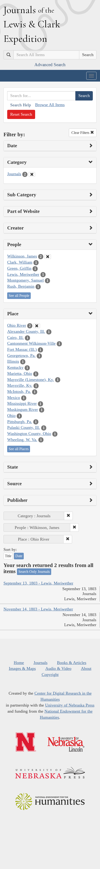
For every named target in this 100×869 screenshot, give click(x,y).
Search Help (20, 105)
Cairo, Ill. (15, 337)
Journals (14, 174)
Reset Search (21, 114)
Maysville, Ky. (19, 385)
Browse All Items (50, 104)
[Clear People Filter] (47, 256)
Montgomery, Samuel (25, 280)
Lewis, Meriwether (23, 274)
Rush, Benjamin (20, 286)
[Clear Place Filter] (36, 325)
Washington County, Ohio (29, 433)
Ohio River (16, 325)
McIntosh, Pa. (19, 391)
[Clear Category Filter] (32, 174)
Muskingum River (22, 409)
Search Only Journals (34, 572)
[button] (68, 516)
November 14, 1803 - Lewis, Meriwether (38, 609)
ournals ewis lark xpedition (31, 24)
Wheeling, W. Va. (22, 439)
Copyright (50, 674)
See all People (19, 296)
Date (18, 556)
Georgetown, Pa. (21, 355)
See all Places (19, 449)
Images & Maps (22, 668)
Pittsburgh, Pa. (19, 421)
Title (8, 556)
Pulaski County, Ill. (23, 427)
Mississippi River (22, 403)
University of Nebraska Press (69, 705)
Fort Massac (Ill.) (22, 349)
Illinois (13, 361)
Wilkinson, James (22, 256)
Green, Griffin (19, 268)
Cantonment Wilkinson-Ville (31, 343)
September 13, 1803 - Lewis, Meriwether (38, 583)
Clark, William (19, 262)
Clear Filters (80, 133)
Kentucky (15, 367)
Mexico (13, 397)
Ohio (11, 415)
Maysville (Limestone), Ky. (30, 379)
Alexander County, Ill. (26, 331)
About (86, 668)
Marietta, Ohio (19, 373)
